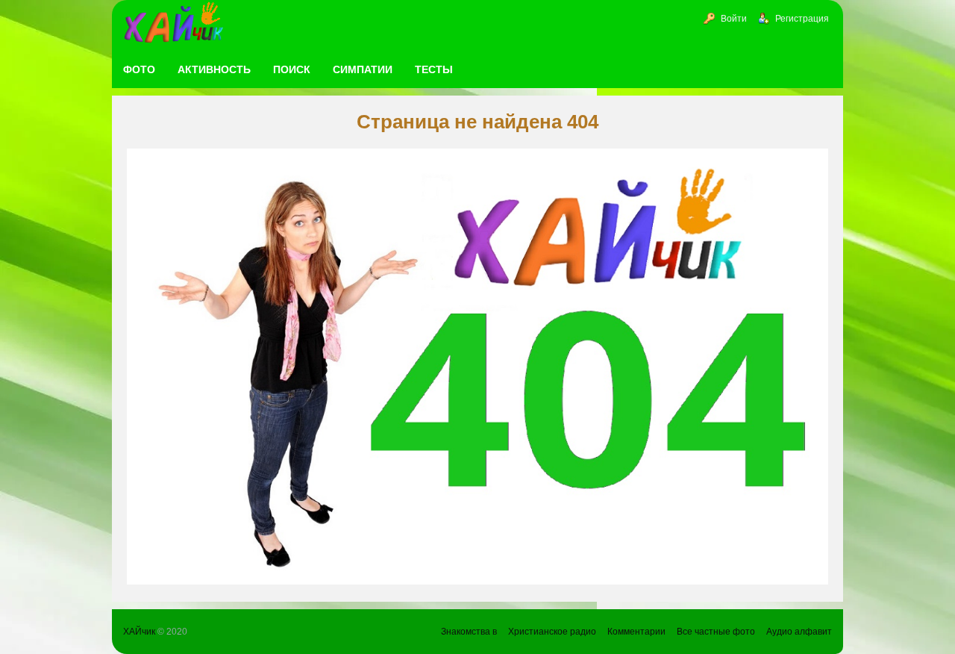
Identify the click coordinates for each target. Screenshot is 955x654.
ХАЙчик (139, 631)
